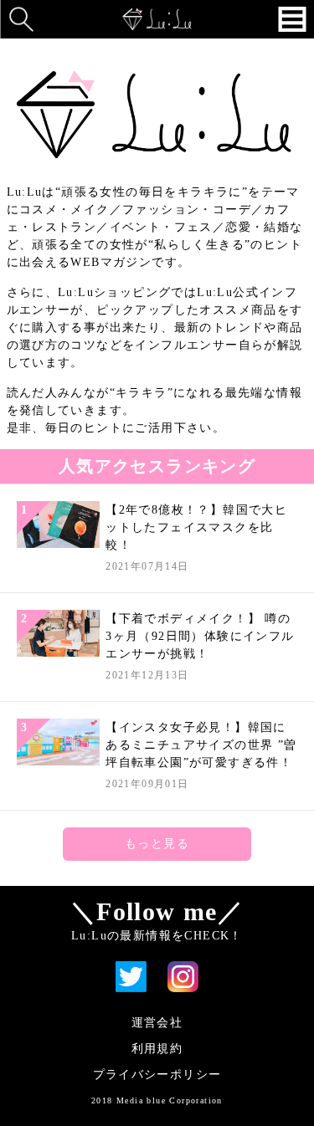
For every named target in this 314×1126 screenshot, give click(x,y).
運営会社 (157, 1022)
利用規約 (157, 1048)
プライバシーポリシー (157, 1074)
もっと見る (157, 843)
